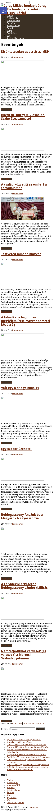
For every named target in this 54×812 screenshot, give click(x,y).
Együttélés (11, 33)
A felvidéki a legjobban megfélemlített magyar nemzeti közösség (25, 321)
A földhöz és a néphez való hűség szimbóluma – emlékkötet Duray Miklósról (29, 768)
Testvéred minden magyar (21, 254)
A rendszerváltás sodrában (19, 742)
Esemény (11, 23)
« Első (14, 723)
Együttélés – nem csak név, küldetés (24, 739)
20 (31, 723)
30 (33, 723)
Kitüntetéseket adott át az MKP (25, 51)
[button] (3, 10)
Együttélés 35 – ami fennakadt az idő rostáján (28, 757)
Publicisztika (12, 18)
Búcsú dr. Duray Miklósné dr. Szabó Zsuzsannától (23, 116)
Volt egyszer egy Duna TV (20, 388)
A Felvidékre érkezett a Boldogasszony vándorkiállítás (24, 585)
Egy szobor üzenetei (16, 449)
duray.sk (34, 807)
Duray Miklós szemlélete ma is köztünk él (26, 744)
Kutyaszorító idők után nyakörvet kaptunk (26, 754)
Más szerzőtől (13, 20)
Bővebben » (6, 109)
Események (17, 57)
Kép (8, 35)
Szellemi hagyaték (15, 38)
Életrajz (10, 28)
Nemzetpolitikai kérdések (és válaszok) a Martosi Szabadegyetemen (23, 654)
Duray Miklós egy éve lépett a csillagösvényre (28, 764)
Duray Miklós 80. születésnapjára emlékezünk (28, 747)
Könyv (9, 30)
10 (29, 723)
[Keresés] (2, 3)
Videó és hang (13, 25)
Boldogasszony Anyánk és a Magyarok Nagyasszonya (22, 516)
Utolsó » (40, 723)
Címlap (10, 15)
